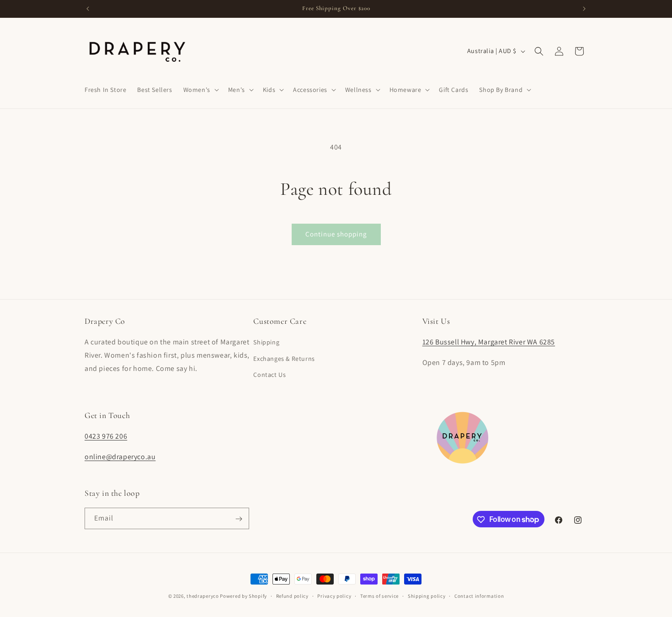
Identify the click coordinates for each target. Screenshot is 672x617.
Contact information (479, 595)
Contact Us (269, 374)
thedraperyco (203, 596)
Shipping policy (427, 595)
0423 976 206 (106, 436)
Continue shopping (336, 234)
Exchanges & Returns (284, 358)
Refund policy (292, 595)
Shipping (266, 342)
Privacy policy (334, 595)
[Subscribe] (239, 519)
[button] (200, 89)
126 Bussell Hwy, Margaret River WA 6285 (488, 342)
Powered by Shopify (243, 596)
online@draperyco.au (120, 456)
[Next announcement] (584, 8)
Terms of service (379, 595)
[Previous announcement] (88, 8)
